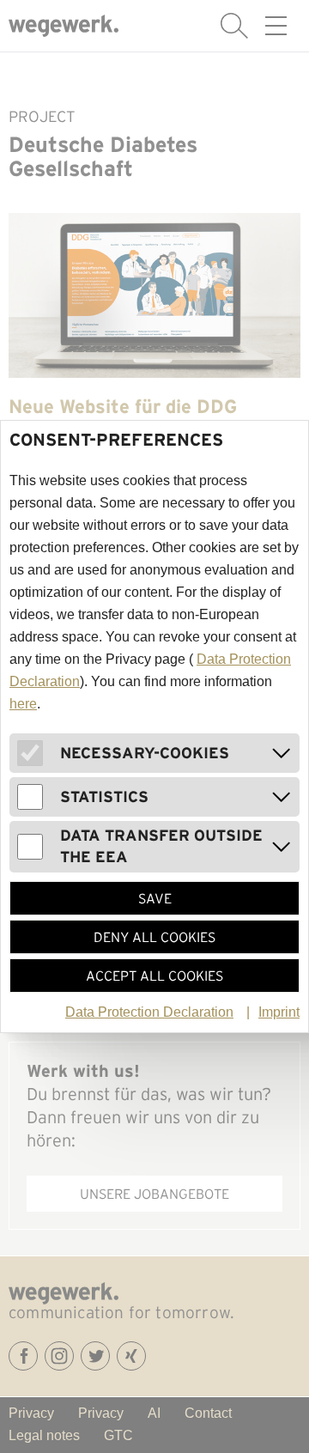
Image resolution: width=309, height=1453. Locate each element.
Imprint (279, 1012)
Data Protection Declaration (149, 1012)
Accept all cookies (154, 975)
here (23, 703)
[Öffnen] (281, 753)
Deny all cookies (154, 937)
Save (155, 898)
